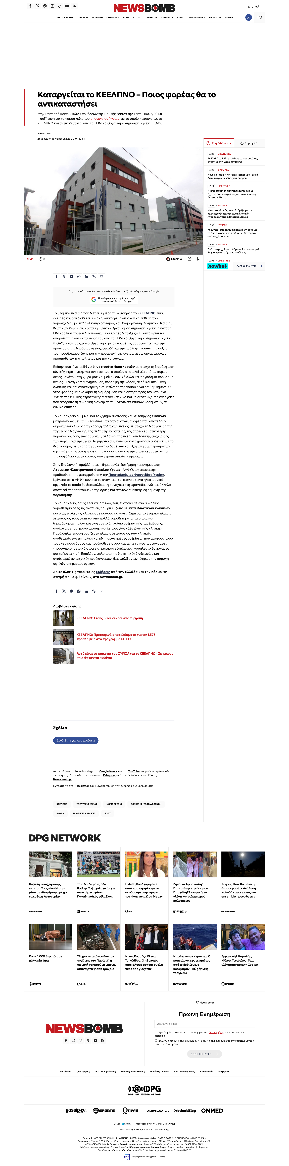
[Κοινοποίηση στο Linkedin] (86, 276)
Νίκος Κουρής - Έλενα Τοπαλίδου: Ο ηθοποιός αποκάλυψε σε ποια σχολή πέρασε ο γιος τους (144, 962)
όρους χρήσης (216, 1032)
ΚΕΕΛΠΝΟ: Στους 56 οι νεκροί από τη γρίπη (110, 618)
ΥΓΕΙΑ (126, 17)
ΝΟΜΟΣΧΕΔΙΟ (114, 804)
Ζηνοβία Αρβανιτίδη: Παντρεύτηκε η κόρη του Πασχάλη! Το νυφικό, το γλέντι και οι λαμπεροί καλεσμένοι (190, 892)
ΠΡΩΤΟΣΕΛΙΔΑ (197, 17)
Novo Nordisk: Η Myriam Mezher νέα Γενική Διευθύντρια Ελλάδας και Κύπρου (233, 176)
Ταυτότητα (65, 1071)
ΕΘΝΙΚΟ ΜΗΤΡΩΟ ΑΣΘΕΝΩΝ (146, 804)
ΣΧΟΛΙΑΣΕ (176, 259)
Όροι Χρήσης (83, 1071)
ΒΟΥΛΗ (60, 813)
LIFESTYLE (167, 17)
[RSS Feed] (74, 6)
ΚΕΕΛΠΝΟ (147, 313)
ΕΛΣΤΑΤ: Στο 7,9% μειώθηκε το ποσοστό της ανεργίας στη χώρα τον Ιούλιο (233, 160)
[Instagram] (52, 6)
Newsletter (81, 785)
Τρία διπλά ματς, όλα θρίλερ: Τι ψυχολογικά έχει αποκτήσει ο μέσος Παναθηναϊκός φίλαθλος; (96, 890)
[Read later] (198, 259)
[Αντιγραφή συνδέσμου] (189, 259)
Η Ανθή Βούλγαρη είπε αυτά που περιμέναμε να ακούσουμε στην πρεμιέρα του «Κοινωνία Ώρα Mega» (144, 890)
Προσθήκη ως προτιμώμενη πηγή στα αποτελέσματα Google (116, 300)
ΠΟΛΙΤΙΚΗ (97, 17)
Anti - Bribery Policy (184, 1071)
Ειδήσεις (103, 572)
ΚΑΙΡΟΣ (181, 17)
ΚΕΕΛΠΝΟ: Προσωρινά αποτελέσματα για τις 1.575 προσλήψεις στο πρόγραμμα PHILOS (116, 637)
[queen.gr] (131, 1110)
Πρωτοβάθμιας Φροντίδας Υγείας (136, 475)
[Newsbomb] (84, 1029)
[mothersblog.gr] (185, 1110)
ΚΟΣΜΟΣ (137, 17)
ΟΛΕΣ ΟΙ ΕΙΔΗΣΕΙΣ (66, 17)
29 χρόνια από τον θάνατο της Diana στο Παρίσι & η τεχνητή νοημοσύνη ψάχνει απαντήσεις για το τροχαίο (96, 962)
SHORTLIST (215, 17)
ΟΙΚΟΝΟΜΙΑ (113, 17)
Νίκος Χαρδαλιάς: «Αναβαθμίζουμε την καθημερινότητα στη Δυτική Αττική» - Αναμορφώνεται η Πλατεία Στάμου (230, 214)
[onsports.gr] (104, 1110)
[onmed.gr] (212, 1110)
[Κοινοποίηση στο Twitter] (64, 276)
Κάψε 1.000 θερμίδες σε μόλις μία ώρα (45, 958)
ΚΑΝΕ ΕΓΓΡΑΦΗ (201, 1053)
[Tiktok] (59, 6)
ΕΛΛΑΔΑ (83, 17)
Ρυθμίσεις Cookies (159, 1071)
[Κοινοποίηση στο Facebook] (56, 276)
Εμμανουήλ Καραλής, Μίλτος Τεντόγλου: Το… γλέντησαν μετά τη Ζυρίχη (239, 960)
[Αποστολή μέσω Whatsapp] (79, 276)
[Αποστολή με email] (101, 276)
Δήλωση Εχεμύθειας (105, 1071)
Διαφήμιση (223, 1071)
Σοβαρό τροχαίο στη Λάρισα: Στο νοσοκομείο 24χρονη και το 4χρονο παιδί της (234, 251)
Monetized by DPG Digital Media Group (156, 1124)
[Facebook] (30, 6)
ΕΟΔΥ (108, 813)
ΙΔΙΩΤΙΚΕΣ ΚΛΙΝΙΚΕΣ (84, 813)
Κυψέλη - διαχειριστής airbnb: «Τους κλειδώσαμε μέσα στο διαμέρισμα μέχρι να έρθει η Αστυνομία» (48, 890)
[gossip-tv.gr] (77, 1110)
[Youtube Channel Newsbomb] (67, 6)
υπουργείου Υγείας (104, 119)
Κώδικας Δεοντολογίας (133, 1071)
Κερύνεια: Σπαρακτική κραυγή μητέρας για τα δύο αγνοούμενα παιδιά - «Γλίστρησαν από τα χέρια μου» (232, 233)
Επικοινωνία (206, 1071)
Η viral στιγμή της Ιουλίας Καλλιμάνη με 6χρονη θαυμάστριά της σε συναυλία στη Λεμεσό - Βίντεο (232, 194)
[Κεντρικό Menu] (259, 17)
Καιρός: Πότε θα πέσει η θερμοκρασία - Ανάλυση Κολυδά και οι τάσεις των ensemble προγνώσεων (238, 890)
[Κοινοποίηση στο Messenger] (71, 276)
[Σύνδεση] (248, 17)
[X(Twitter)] (37, 6)
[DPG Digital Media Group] (144, 1090)
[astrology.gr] (158, 1110)
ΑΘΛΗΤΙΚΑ (152, 17)
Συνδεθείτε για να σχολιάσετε (76, 740)
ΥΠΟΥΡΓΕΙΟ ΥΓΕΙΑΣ (87, 804)
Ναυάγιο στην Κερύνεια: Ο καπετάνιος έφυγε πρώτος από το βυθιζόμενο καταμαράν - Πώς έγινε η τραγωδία (191, 964)
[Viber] (45, 6)
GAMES (229, 17)
